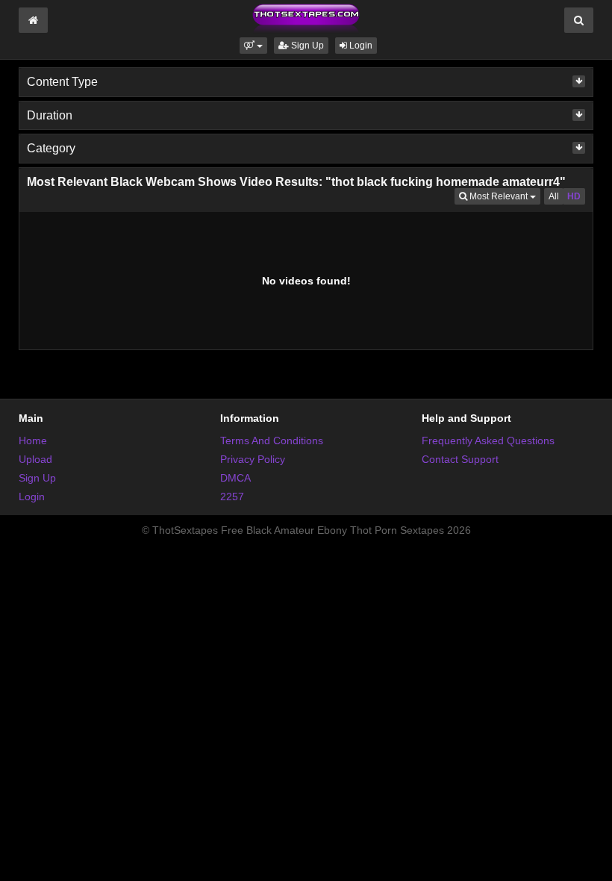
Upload (35, 459)
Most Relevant (503, 196)
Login (359, 45)
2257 (232, 496)
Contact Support (460, 459)
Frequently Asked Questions (488, 440)
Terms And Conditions (271, 440)
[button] (253, 45)
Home (33, 440)
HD (574, 196)
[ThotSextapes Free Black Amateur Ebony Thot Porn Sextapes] (306, 18)
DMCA (235, 478)
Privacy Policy (252, 459)
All (554, 196)
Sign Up (306, 45)
